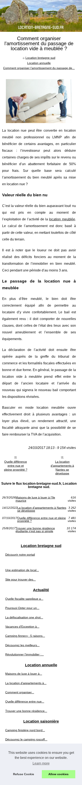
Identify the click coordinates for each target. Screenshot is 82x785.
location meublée (62, 219)
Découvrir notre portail (20, 554)
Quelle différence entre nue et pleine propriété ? (15, 465)
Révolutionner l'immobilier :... (24, 654)
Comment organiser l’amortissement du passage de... (39, 68)
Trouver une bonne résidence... (26, 711)
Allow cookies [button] (58, 774)
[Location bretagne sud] (41, 16)
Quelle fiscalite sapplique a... (24, 598)
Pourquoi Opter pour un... (22, 608)
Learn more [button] (41, 763)
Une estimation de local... (22, 570)
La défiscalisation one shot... (24, 617)
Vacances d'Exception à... (22, 626)
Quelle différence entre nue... (24, 701)
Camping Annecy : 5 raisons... (25, 635)
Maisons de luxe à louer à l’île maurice (35, 499)
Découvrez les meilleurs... (22, 645)
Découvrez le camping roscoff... (26, 739)
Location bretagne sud (40, 57)
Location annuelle (39, 63)
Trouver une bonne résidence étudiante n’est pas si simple (35, 530)
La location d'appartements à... (25, 683)
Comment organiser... (19, 692)
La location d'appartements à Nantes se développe (62, 467)
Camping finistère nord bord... (25, 730)
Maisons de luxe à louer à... (23, 673)
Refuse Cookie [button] (23, 774)
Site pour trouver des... (20, 579)
